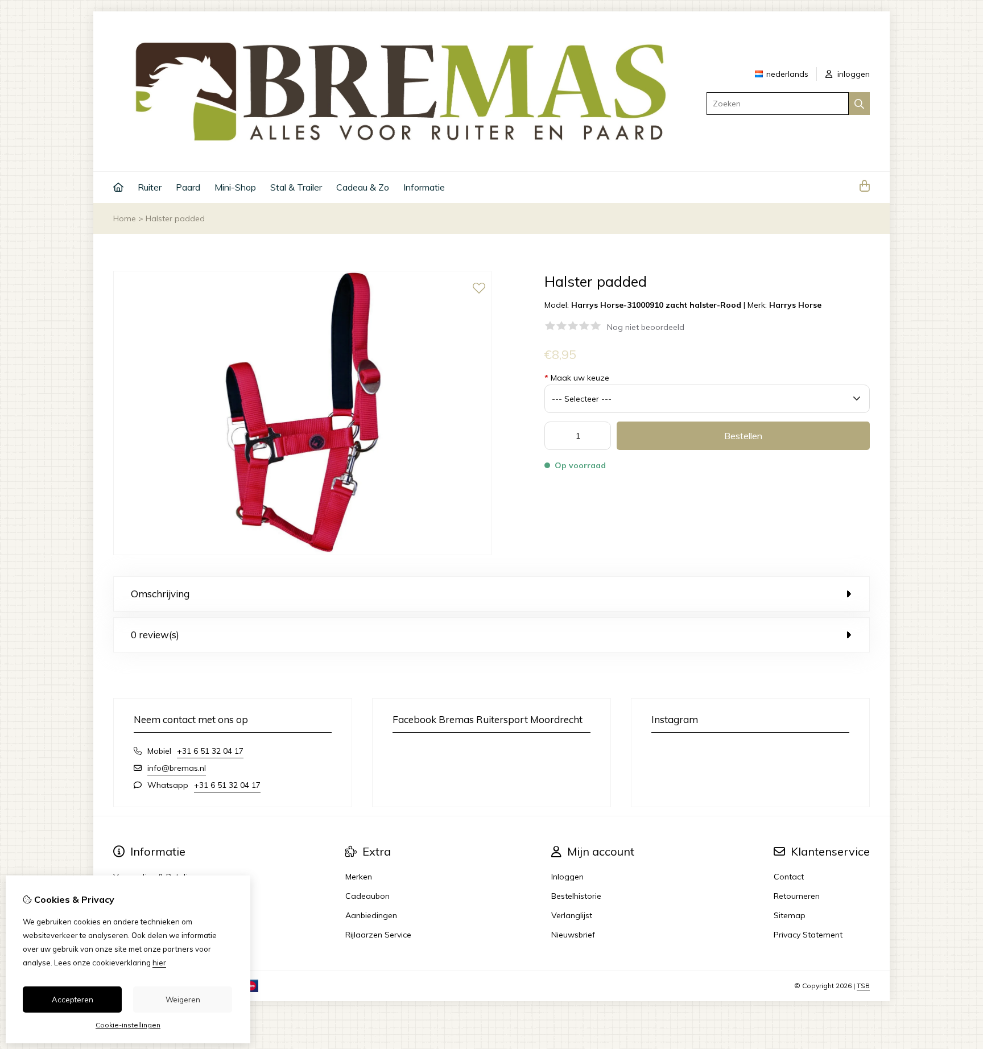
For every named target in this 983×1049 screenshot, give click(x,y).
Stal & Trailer (296, 187)
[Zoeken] (859, 103)
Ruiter (150, 187)
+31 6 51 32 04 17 (210, 751)
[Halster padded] (302, 552)
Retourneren (797, 896)
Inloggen (567, 877)
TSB (863, 985)
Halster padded (175, 218)
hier (159, 962)
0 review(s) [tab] (155, 635)
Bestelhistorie (576, 896)
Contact (789, 877)
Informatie (424, 187)
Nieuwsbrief (573, 935)
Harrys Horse (795, 305)
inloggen (852, 74)
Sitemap (790, 915)
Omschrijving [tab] (160, 594)
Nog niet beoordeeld (645, 327)
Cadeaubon (367, 896)
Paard (188, 187)
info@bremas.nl (176, 768)
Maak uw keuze (576, 378)
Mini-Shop (235, 187)
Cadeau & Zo (362, 187)
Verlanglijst (571, 915)
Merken (358, 877)
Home (124, 218)
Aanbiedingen (371, 915)
